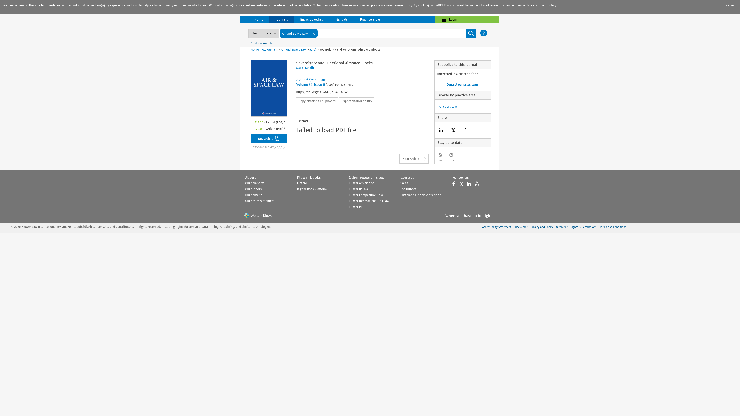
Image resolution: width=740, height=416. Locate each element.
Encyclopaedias (311, 20)
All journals (270, 49)
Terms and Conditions (613, 227)
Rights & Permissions (584, 227)
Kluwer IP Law (358, 189)
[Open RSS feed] (440, 155)
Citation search (261, 43)
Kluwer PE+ (356, 207)
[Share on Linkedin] (441, 131)
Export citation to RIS (357, 101)
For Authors (408, 189)
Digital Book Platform (312, 189)
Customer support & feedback (421, 195)
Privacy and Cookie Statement (549, 227)
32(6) (312, 49)
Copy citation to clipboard (317, 101)
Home (258, 20)
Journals (282, 20)
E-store (302, 183)
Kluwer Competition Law (366, 195)
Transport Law (447, 106)
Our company (254, 183)
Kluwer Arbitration (361, 183)
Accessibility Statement (496, 227)
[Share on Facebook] (465, 131)
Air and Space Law (293, 49)
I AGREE (730, 5)
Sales (404, 183)
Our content (253, 195)
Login (453, 20)
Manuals (341, 20)
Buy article (266, 139)
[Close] (314, 33)
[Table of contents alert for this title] (451, 155)
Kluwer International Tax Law (369, 201)
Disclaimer (520, 227)
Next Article (411, 159)
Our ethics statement (260, 201)
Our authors (253, 189)
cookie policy (403, 5)
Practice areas (370, 20)
